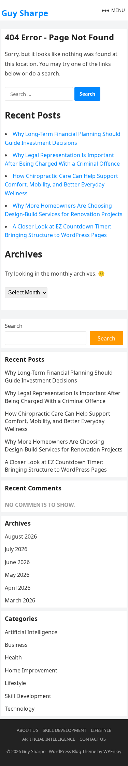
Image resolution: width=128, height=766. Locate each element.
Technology (19, 708)
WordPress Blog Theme (72, 751)
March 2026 (20, 600)
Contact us (93, 739)
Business (16, 645)
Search (14, 326)
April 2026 (17, 587)
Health (13, 657)
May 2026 (17, 575)
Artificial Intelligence (31, 632)
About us (27, 730)
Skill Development (28, 696)
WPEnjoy (112, 751)
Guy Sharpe (24, 12)
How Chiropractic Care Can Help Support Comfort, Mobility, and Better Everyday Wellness (61, 184)
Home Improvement (31, 670)
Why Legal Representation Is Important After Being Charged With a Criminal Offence (62, 396)
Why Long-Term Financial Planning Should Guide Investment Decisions (59, 376)
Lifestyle (15, 683)
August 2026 (21, 536)
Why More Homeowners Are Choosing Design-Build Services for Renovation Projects (64, 445)
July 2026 (16, 549)
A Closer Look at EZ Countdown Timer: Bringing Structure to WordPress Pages (56, 465)
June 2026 (17, 562)
